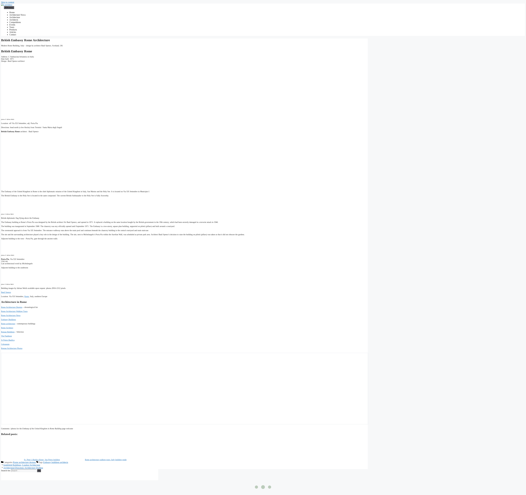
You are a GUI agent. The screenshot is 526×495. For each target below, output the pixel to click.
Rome (26, 296)
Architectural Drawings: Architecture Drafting (23, 468)
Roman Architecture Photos (11, 348)
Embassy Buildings (8, 320)
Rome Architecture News (10, 315)
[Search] (39, 470)
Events (12, 25)
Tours (11, 27)
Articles (12, 32)
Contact (12, 34)
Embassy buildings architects (55, 462)
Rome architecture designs (24, 462)
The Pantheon (6, 336)
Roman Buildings (8, 332)
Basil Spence (6, 292)
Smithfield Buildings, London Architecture (21, 465)
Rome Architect (7, 328)
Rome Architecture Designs (11, 307)
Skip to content (7, 2)
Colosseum (5, 344)
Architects (13, 20)
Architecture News (17, 15)
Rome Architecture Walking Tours (14, 311)
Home (12, 12)
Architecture (14, 17)
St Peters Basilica (8, 340)
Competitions (15, 22)
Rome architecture (8, 324)
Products (13, 29)
